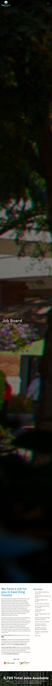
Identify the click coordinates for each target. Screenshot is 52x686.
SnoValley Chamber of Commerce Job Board (40, 624)
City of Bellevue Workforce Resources (42, 592)
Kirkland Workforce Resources (40, 610)
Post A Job (37, 635)
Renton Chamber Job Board (42, 621)
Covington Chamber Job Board (41, 600)
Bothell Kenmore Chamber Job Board (43, 596)
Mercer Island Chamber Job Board (42, 614)
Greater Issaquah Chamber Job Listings (42, 606)
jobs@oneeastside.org (20, 644)
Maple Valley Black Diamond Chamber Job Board (42, 618)
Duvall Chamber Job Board (42, 603)
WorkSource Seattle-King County (41, 632)
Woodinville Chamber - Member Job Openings (41, 628)
